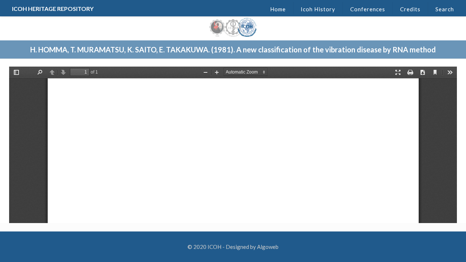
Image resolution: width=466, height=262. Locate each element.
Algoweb (268, 246)
